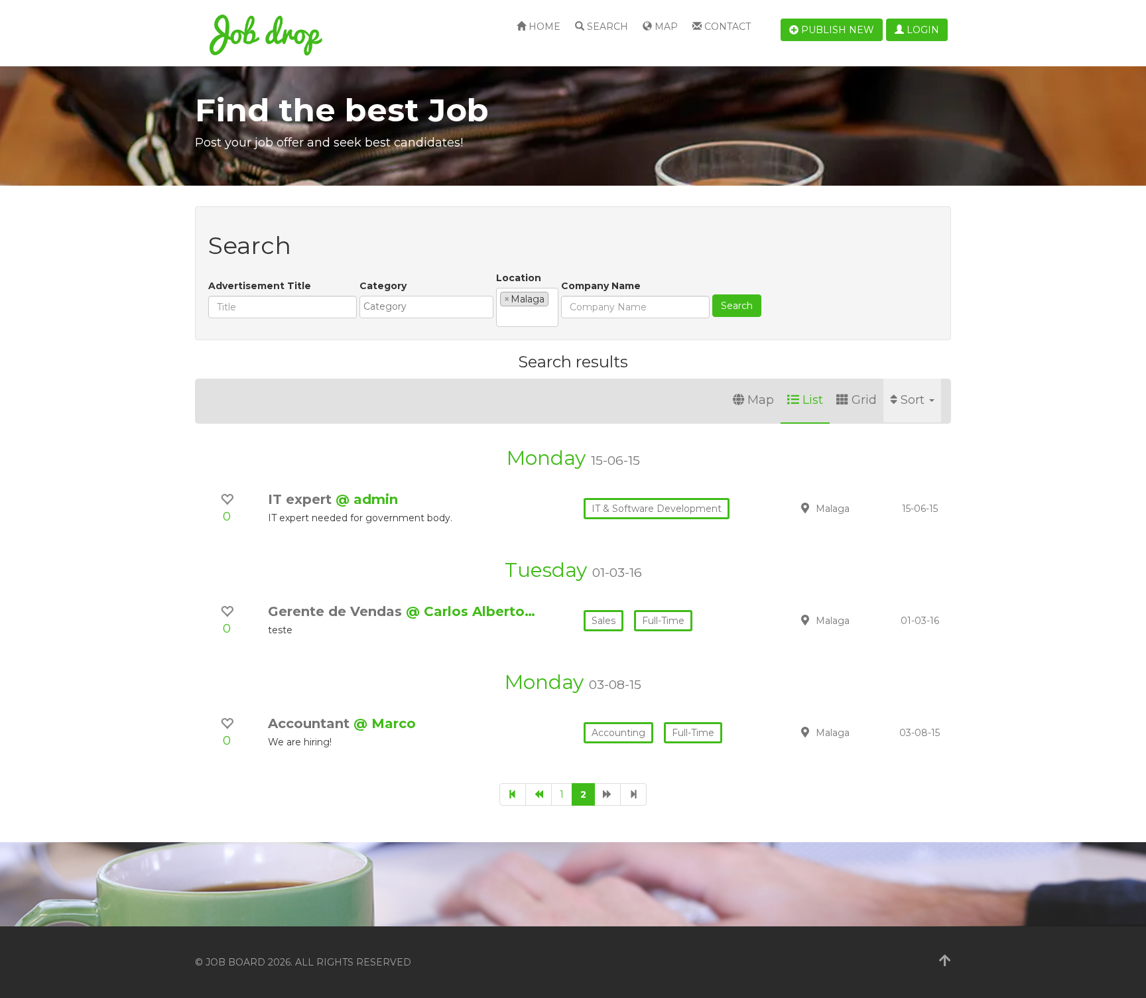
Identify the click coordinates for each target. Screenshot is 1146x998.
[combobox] (426, 307)
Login (921, 30)
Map (665, 26)
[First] (512, 794)
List (812, 400)
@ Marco (384, 723)
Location (518, 278)
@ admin (367, 499)
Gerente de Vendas (337, 611)
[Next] (607, 794)
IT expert (302, 499)
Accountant (310, 723)
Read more (857, 508)
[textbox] (429, 306)
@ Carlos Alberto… (470, 611)
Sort (914, 400)
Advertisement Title (259, 286)
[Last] (633, 794)
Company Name (601, 286)
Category (383, 286)
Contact (726, 26)
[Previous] (538, 794)
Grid (864, 400)
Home (543, 26)
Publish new (836, 30)
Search (606, 26)
